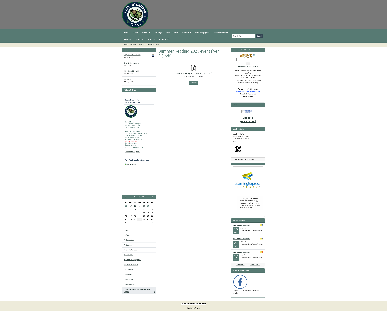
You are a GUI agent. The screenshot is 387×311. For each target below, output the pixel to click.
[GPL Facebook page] (240, 282)
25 (135, 219)
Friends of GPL (164, 39)
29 (139, 206)
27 (131, 206)
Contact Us (146, 33)
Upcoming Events (239, 220)
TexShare (127, 79)
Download (193, 83)
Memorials (185, 33)
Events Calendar (172, 33)
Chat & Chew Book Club (241, 225)
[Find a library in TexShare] (130, 164)
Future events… (255, 265)
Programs (127, 39)
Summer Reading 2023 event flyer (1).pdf (193, 73)
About (135, 33)
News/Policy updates (202, 33)
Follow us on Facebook (241, 270)
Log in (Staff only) (193, 308)
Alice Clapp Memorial (131, 71)
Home (126, 33)
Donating (158, 33)
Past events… (240, 265)
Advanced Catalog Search (248, 66)
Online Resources (220, 33)
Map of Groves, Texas (132, 152)
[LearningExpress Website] (248, 181)
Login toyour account (248, 119)
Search (259, 36)
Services (139, 39)
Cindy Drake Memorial (131, 63)
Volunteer (151, 39)
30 (144, 206)
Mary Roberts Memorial (132, 55)
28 (135, 206)
